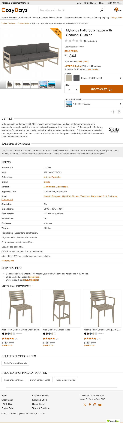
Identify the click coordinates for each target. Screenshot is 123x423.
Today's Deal (116, 17)
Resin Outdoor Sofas (14, 379)
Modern (75, 196)
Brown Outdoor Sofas (40, 379)
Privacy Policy (8, 408)
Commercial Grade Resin (56, 186)
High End (66, 196)
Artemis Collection (52, 176)
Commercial (7, 199)
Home (78, 2)
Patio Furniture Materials (15, 363)
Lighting (105, 17)
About (4, 395)
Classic (47, 196)
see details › (93, 69)
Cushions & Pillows (73, 17)
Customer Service (40, 395)
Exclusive (112, 196)
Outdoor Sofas (23, 23)
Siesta (47, 181)
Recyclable (96, 196)
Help (101, 2)
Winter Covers (55, 17)
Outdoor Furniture (9, 17)
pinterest (89, 404)
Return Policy (38, 403)
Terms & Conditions (41, 408)
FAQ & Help (7, 403)
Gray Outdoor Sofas (66, 379)
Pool (105, 196)
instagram (94, 404)
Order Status (90, 2)
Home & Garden (40, 17)
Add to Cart (99, 89)
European (56, 196)
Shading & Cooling (92, 17)
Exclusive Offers (39, 399)
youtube (100, 404)
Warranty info (8, 260)
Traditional (85, 196)
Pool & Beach (25, 17)
